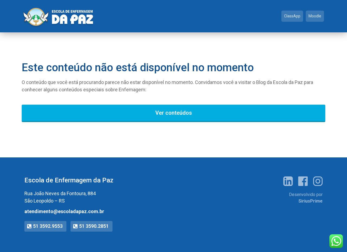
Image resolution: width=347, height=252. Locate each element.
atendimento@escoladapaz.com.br (64, 211)
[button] (45, 226)
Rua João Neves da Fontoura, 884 (60, 193)
